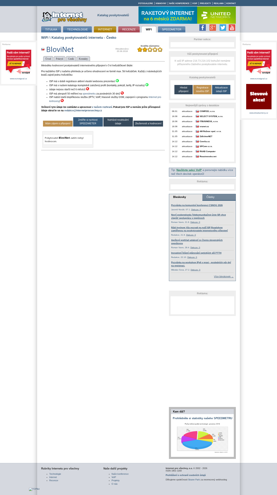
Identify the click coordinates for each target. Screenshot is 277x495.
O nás (115, 484)
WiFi (44, 37)
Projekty (205, 3)
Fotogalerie (145, 3)
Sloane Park (194, 479)
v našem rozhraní (102, 107)
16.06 (174, 116)
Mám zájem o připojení (57, 123)
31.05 (174, 131)
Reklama (219, 3)
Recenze (53, 480)
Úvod (48, 58)
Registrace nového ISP (202, 89)
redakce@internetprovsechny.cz (83, 110)
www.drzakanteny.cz (258, 113)
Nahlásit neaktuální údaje (118, 122)
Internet (53, 477)
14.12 (174, 141)
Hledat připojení (183, 89)
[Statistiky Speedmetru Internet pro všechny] (202, 453)
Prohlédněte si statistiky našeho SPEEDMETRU (202, 418)
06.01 (174, 111)
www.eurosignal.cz (18, 78)
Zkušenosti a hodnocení (148, 123)
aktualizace (187, 111)
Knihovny (161, 3)
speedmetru (89, 93)
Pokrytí (59, 58)
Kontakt (231, 3)
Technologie (55, 474)
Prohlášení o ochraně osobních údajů (186, 475)
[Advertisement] (202, 305)
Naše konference (179, 3)
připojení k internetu (64, 16)
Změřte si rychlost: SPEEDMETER (88, 122)
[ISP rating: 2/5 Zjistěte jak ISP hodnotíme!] (150, 51)
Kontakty (83, 58)
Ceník (71, 58)
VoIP (194, 3)
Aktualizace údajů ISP (221, 89)
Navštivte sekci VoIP (189, 170)
